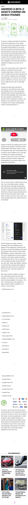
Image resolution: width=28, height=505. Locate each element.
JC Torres (4, 18)
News (2, 6)
